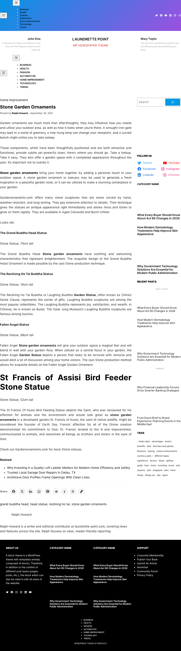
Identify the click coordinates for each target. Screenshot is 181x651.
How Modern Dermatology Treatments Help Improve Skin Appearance (157, 231)
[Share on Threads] (73, 491)
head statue (38, 504)
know (171, 465)
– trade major (143, 441)
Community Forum (147, 571)
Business (141, 451)
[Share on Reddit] (56, 491)
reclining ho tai (59, 504)
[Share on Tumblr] (64, 491)
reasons (141, 470)
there (173, 470)
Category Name (148, 184)
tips (158, 475)
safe (149, 470)
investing (162, 465)
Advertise (142, 567)
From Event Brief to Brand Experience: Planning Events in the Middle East (159, 421)
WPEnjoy (102, 643)
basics (168, 441)
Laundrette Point (90, 39)
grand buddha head (14, 504)
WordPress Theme (84, 643)
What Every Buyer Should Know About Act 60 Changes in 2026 (158, 216)
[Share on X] (22, 491)
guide (140, 465)
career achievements (166, 451)
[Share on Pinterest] (47, 491)
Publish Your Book (147, 559)
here (146, 465)
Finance (160, 368)
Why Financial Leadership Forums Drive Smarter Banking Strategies (158, 389)
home (153, 465)
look (178, 465)
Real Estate (162, 289)
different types (162, 455)
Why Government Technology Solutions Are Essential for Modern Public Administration (157, 270)
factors (153, 460)
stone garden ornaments (89, 504)
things (140, 475)
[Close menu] (16, 3)
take (166, 470)
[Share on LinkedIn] (30, 491)
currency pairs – (145, 455)
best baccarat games (163, 446)
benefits (141, 446)
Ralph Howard (20, 113)
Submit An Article (147, 563)
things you (150, 475)
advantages (157, 441)
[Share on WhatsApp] (39, 491)
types (165, 475)
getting (169, 460)
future (161, 460)
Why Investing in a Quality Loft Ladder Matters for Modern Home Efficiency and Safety (68, 468)
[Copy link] (81, 491)
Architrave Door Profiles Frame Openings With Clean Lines (48, 477)
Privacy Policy (145, 575)
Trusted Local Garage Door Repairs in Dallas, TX (41, 472)
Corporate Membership (150, 555)
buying (151, 451)
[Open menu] (3, 15)
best (149, 446)
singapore (157, 470)
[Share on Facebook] (13, 491)
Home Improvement (14, 100)
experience (142, 460)
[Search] (172, 102)
